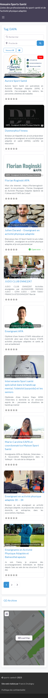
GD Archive (10, 600)
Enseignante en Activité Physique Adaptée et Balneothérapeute (18, 553)
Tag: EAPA (10, 29)
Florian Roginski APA (17, 180)
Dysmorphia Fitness (16, 130)
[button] (35, 249)
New (40, 57)
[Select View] (19, 50)
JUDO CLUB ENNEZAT (18, 281)
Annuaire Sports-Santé (13, 4)
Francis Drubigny (26, 683)
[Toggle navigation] (3, 17)
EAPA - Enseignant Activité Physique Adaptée (23, 75)
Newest (9, 50)
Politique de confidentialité (13, 690)
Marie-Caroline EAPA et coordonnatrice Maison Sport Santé (22, 445)
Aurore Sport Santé (16, 80)
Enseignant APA (14, 331)
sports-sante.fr (10, 677)
